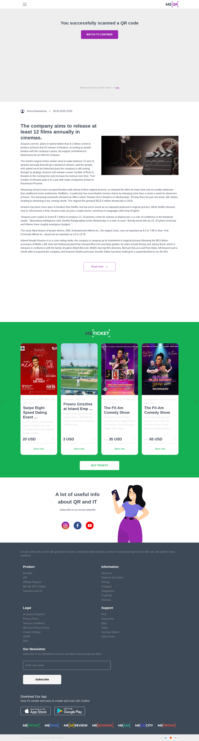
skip (117, 88)
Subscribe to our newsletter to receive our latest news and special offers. (62, 654)
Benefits (27, 573)
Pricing (105, 582)
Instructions (107, 618)
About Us (106, 573)
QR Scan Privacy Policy (36, 627)
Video (104, 627)
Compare (106, 586)
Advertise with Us (32, 591)
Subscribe (42, 679)
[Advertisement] (99, 62)
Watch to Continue (99, 34)
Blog (103, 623)
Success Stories (110, 632)
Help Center (108, 636)
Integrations (107, 591)
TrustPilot (106, 595)
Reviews (106, 600)
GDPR (26, 636)
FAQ (103, 614)
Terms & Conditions (34, 623)
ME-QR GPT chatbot (34, 586)
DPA (25, 641)
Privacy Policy (31, 618)
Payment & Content (112, 577)
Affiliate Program (32, 582)
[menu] (25, 4)
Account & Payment (34, 614)
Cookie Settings (32, 632)
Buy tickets (99, 465)
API (25, 577)
